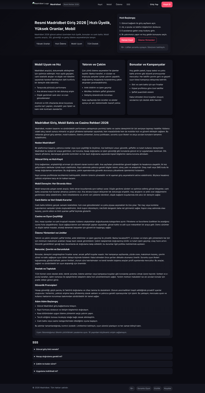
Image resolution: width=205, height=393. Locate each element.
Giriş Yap (154, 4)
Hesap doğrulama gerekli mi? (49, 356)
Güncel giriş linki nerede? (47, 349)
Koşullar (167, 388)
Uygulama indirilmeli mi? (47, 371)
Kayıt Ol (166, 4)
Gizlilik (157, 388)
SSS (128, 4)
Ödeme (119, 4)
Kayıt (100, 4)
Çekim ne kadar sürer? (46, 364)
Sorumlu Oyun (143, 388)
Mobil (109, 4)
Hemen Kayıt (127, 40)
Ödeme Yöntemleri (146, 40)
